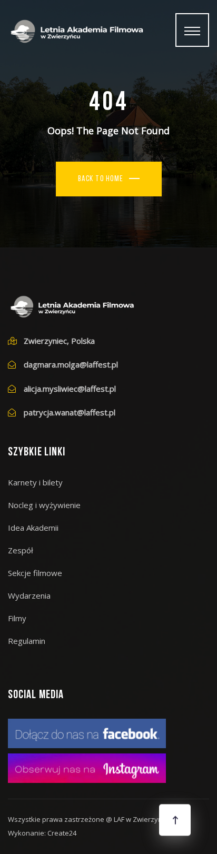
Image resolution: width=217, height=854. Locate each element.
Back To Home (101, 179)
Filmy (17, 618)
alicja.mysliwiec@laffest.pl (70, 388)
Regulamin (26, 640)
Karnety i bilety (35, 482)
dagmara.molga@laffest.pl (71, 364)
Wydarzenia (29, 595)
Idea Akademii (33, 527)
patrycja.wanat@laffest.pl (69, 412)
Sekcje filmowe (35, 573)
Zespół (20, 550)
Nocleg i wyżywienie (44, 505)
